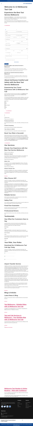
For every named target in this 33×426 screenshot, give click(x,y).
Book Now (6, 290)
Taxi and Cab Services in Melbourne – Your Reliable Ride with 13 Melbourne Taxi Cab (15, 317)
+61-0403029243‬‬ (9, 110)
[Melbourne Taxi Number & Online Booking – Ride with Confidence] (16, 327)
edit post (5, 301)
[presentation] (6, 64)
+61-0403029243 (7, 25)
